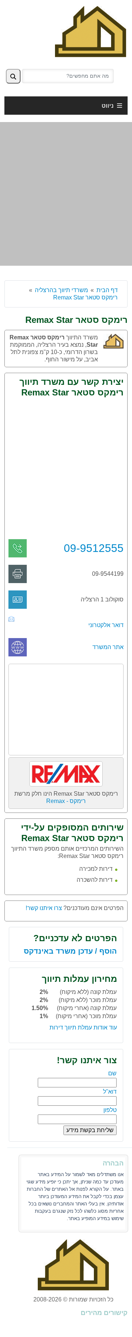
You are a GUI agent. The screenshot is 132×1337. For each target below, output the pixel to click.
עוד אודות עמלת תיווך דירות (83, 1027)
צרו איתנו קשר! (44, 908)
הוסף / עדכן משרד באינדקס (70, 951)
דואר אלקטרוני (106, 625)
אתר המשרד (108, 647)
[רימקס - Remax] (66, 771)
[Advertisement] (66, 194)
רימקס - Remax (66, 801)
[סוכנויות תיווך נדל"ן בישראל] (90, 31)
